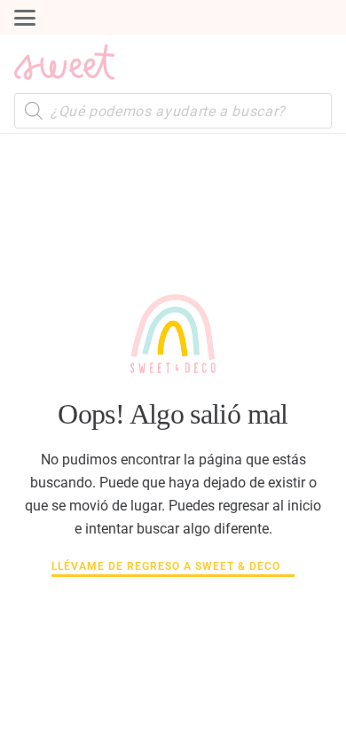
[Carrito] (314, 62)
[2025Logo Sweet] (64, 62)
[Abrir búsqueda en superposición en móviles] (173, 111)
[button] (25, 17)
